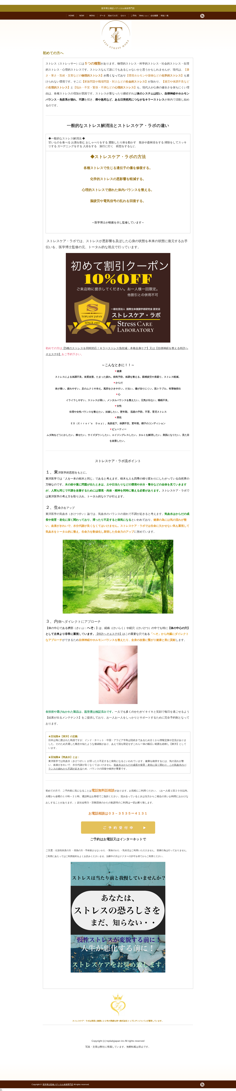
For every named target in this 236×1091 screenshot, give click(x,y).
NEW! (81, 16)
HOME (71, 16)
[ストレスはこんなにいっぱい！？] (118, 917)
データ (102, 16)
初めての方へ (113, 17)
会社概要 (154, 16)
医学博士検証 (92, 711)
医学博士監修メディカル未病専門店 (58, 1084)
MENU (92, 16)
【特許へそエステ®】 (108, 633)
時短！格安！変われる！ (164, 17)
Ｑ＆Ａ (123, 16)
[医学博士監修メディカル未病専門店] (115, 50)
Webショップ (144, 17)
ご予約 (133, 16)
